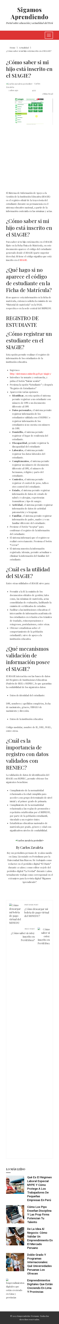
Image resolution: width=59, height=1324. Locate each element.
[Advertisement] (29, 160)
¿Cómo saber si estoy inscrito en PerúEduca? (23, 935)
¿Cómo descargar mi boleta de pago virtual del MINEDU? (36, 910)
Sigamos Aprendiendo (29, 13)
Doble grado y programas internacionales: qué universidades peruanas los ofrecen (39, 1264)
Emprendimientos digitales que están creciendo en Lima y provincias (40, 1286)
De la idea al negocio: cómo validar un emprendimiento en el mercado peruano (40, 1238)
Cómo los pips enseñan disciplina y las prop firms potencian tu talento (39, 1214)
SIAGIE (23, 260)
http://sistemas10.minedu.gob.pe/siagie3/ (30, 373)
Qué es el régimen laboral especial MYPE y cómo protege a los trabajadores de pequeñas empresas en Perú (39, 1189)
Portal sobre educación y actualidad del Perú (29, 23)
